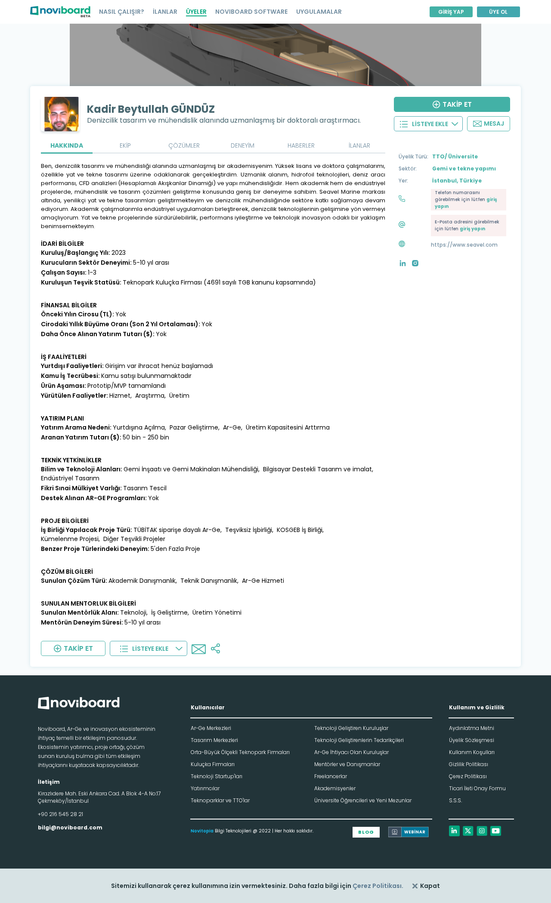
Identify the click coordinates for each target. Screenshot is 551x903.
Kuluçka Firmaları (213, 764)
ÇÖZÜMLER (184, 145)
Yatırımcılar (205, 788)
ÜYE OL (498, 11)
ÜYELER (196, 11)
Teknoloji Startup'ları (216, 776)
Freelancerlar (330, 776)
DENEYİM (242, 145)
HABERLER (301, 145)
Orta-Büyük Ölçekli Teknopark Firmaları (240, 752)
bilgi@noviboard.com (70, 827)
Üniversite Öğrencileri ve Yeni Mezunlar (363, 800)
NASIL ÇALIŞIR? (121, 11)
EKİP (125, 145)
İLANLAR (165, 11)
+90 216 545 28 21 (60, 814)
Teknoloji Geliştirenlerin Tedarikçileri (359, 740)
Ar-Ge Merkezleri (211, 728)
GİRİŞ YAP (451, 11)
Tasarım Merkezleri (214, 740)
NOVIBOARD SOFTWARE (251, 11)
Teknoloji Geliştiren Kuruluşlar (351, 728)
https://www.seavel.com (464, 244)
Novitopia (202, 831)
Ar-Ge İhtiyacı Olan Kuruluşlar (351, 752)
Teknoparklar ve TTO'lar (220, 800)
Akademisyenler (335, 788)
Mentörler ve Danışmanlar (347, 764)
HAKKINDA (66, 145)
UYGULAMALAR (319, 11)
